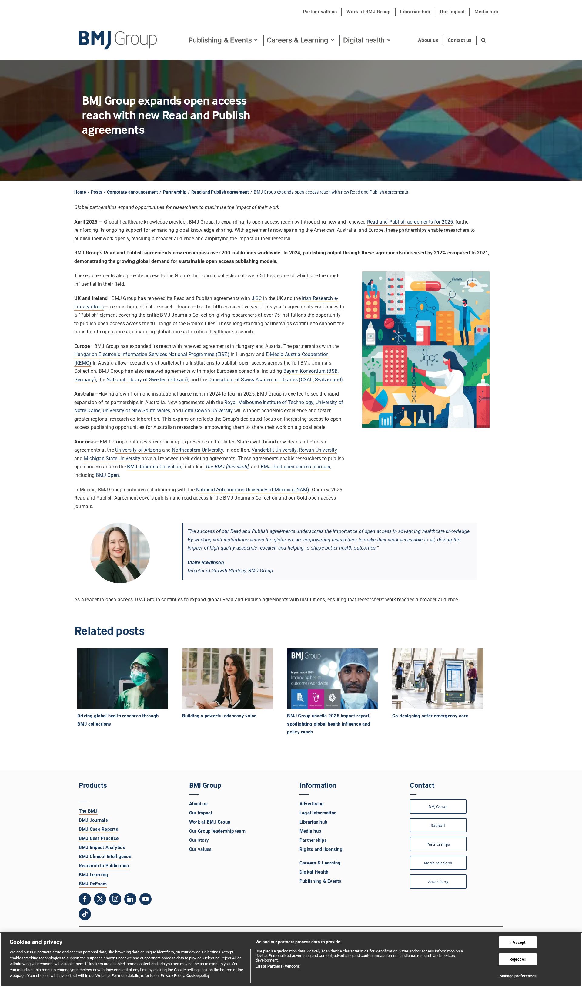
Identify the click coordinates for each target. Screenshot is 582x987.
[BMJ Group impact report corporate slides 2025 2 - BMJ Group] (332, 678)
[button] (484, 40)
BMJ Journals (93, 820)
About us (198, 804)
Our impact (200, 813)
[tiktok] (85, 914)
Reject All (518, 959)
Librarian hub (313, 822)
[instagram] (115, 899)
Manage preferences (518, 976)
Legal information (317, 813)
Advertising (311, 804)
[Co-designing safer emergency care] (441, 678)
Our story (199, 840)
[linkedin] (130, 899)
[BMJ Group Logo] (118, 33)
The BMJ (88, 811)
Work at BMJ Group (209, 822)
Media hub (310, 831)
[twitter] (100, 899)
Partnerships (313, 840)
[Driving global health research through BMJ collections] (126, 678)
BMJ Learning (93, 875)
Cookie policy (198, 975)
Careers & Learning (319, 863)
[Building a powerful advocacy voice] (231, 678)
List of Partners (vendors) (278, 966)
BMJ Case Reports (98, 829)
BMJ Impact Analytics (102, 847)
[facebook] (85, 899)
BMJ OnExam (93, 884)
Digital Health (313, 872)
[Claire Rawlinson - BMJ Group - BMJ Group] (120, 553)
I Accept (517, 942)
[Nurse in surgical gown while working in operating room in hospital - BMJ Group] (122, 678)
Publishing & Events (320, 881)
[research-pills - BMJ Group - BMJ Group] (426, 349)
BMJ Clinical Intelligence (105, 856)
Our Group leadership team (217, 831)
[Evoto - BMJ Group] (227, 678)
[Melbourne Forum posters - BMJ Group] (437, 678)
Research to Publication (104, 865)
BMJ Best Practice (99, 838)
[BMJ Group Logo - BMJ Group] (118, 40)
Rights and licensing (321, 849)
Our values (200, 849)
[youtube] (145, 899)
